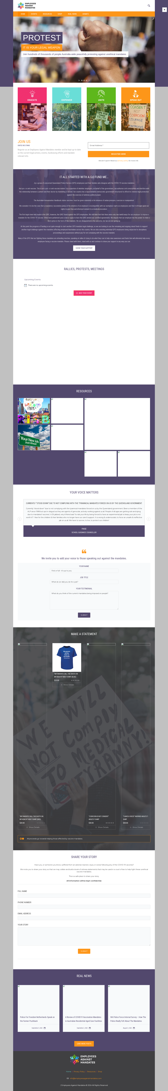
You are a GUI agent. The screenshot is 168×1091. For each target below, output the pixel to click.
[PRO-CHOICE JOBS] (34, 437)
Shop (100, 1071)
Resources (91, 1071)
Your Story (23, 925)
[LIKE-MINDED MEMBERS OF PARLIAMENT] (117, 424)
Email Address (24, 913)
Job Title (84, 577)
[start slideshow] (79, 80)
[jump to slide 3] (86, 80)
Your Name (84, 566)
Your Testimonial (84, 588)
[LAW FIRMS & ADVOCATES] (67, 411)
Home (68, 1071)
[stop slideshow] (89, 80)
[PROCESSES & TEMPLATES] (67, 437)
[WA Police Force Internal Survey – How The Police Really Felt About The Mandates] (129, 999)
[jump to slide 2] (84, 80)
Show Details (34, 827)
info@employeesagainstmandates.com (86, 1078)
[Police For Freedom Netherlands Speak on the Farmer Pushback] (38, 999)
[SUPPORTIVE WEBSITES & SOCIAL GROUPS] (101, 464)
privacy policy (123, 161)
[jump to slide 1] (82, 80)
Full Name (22, 891)
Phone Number (24, 902)
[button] (148, 519)
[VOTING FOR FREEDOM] (134, 464)
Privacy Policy (79, 1071)
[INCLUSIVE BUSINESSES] (34, 411)
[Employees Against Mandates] (84, 1059)
